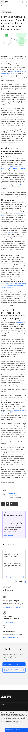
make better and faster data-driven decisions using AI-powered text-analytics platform (13, 168)
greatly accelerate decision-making (13, 285)
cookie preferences (6, 722)
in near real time (21, 322)
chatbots (10, 232)
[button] (22, 2)
